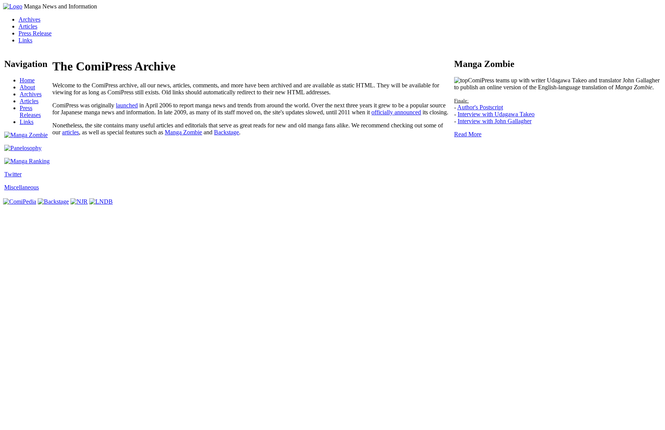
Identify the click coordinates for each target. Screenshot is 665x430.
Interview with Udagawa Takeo (496, 114)
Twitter (13, 174)
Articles (27, 26)
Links (25, 40)
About (27, 87)
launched (127, 105)
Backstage (226, 132)
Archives (29, 19)
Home (27, 80)
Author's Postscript (480, 107)
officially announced (396, 112)
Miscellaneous (21, 187)
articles (70, 132)
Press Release (35, 33)
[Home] (12, 6)
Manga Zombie (183, 132)
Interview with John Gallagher (494, 121)
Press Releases (30, 111)
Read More (467, 134)
